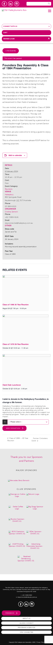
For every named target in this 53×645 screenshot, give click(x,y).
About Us (26, 618)
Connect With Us (10, 26)
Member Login (9, 39)
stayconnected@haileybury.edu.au (27, 597)
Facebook (4, 3)
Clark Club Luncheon (12, 385)
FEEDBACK (9, 613)
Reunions (8, 189)
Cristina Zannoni (11, 212)
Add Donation (13, 428)
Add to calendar (15, 155)
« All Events (11, 50)
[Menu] (49, 9)
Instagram (16, 3)
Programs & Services (26, 627)
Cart (5, 32)
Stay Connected (26, 632)
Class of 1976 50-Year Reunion (16, 344)
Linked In (10, 3)
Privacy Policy (40, 642)
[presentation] (25, 288)
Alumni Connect (26, 623)
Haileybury (9, 194)
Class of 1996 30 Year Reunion (16, 304)
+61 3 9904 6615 (27, 595)
